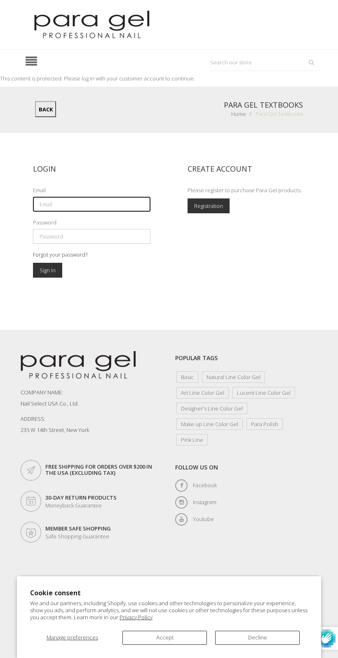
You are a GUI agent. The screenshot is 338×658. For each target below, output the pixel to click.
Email (39, 190)
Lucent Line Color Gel (264, 392)
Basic (187, 377)
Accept (165, 637)
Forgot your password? (60, 254)
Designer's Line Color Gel (212, 408)
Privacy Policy (136, 617)
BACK (46, 109)
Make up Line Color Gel (209, 424)
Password (44, 222)
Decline (257, 637)
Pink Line (192, 439)
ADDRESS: (33, 418)
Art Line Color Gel (202, 392)
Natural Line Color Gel (234, 377)
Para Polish (264, 424)
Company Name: (42, 392)
